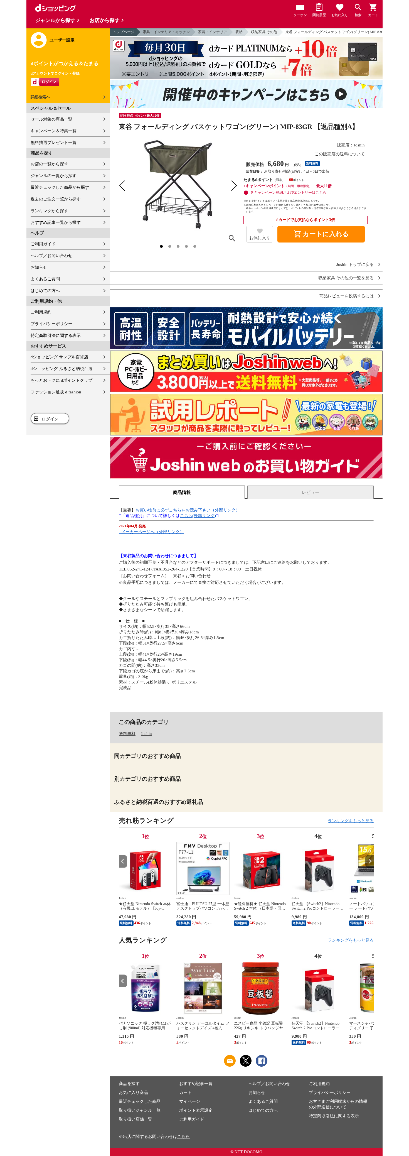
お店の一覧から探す (49, 164)
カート (185, 1092)
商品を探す (129, 1083)
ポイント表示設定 (196, 1110)
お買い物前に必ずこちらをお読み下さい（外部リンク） (187, 510)
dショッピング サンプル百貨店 (59, 357)
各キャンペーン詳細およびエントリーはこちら (288, 192)
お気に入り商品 (133, 1092)
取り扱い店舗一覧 (135, 1119)
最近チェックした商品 (140, 1101)
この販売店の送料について (340, 154)
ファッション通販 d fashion (56, 392)
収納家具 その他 (264, 32)
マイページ (189, 1101)
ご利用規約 (41, 312)
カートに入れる (321, 234)
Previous (123, 861)
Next (369, 861)
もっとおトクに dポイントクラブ (61, 380)
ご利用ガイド (43, 244)
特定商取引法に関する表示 (56, 335)
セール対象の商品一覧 (51, 119)
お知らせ (39, 267)
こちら (183, 1136)
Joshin (146, 733)
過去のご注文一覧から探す (56, 199)
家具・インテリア (212, 32)
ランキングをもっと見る (351, 821)
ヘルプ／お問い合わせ (51, 255)
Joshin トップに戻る (355, 265)
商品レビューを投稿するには (346, 296)
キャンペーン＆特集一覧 (54, 131)
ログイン (50, 419)
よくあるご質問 (45, 279)
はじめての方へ (45, 290)
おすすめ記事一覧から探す (56, 222)
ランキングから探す (49, 211)
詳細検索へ (40, 97)
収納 (239, 32)
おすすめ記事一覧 (196, 1083)
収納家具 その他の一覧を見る (346, 278)
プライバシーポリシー (51, 324)
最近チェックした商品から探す (60, 187)
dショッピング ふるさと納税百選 (61, 368)
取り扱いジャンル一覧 (140, 1110)
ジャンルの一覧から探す (54, 175)
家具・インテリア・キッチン (166, 32)
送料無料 (127, 733)
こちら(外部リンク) (198, 515)
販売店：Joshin (351, 145)
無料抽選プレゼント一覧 (54, 142)
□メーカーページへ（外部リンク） (151, 532)
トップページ (123, 32)
